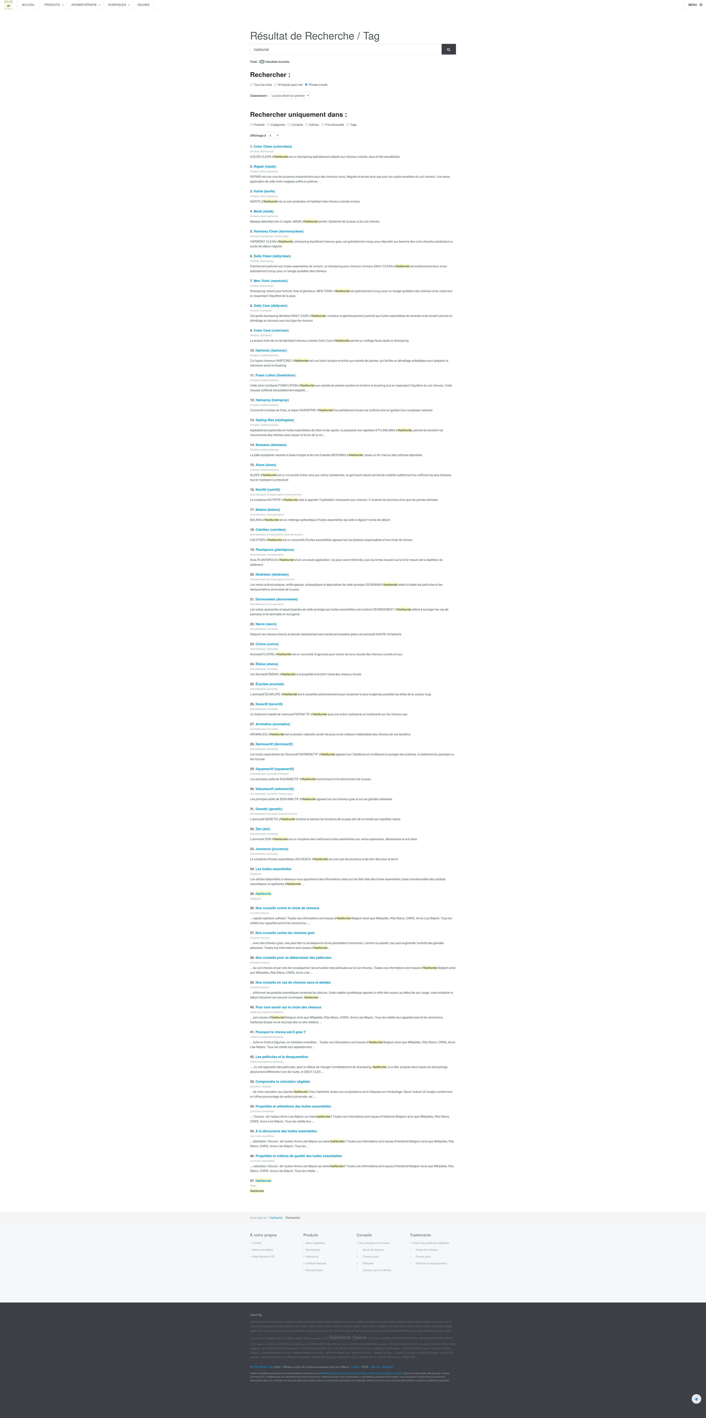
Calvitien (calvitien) (271, 529)
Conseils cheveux (257, 1338)
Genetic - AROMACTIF (361, 1357)
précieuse (401, 1322)
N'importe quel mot (290, 84)
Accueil (28, 5)
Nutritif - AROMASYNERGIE (379, 1348)
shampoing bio (268, 1326)
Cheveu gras (421, 1256)
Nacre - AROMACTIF (355, 1353)
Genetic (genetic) (269, 808)
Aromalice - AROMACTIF (262, 1357)
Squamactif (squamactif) (275, 768)
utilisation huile (362, 1322)
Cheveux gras (369, 1256)
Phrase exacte (318, 84)
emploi (321, 1322)
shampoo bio (255, 1326)
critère (372, 1322)
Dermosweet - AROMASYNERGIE (328, 1353)
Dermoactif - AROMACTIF (287, 1357)
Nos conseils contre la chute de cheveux (287, 908)
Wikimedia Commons (344, 1373)
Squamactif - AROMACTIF (312, 1357)
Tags (353, 124)
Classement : (259, 95)
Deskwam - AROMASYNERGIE (297, 1353)
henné (327, 1326)
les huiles (280, 1326)
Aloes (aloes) (266, 464)
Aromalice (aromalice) (273, 724)
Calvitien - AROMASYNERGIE (436, 1348)
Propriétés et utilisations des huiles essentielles (293, 1106)
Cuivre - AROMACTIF (376, 1353)
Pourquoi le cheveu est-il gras (347, 1331)
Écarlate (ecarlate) (270, 684)
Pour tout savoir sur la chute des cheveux (288, 1007)
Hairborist (276, 1217)
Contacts (297, 124)
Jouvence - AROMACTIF (403, 1357)
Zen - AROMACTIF (382, 1357)
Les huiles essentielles (273, 868)
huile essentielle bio (296, 1322)
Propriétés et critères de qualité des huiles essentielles (299, 1155)
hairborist (255, 1321)
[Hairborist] (8, 5)
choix (378, 1322)
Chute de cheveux (371, 1249)
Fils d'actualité (334, 124)
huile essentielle (269, 1321)
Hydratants (312, 1256)
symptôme (336, 1322)
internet (317, 1338)
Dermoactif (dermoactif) (274, 744)
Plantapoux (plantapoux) (275, 549)
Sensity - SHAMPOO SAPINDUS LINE (275, 1344)
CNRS (371, 1373)
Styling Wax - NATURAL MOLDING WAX (270, 1348)
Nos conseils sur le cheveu (374, 1243)
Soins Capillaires (315, 1243)
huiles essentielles (423, 1322)
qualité (384, 1322)
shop (311, 1338)
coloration (288, 1326)
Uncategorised (396, 1330)
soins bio (448, 1322)
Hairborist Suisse (348, 1337)
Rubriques (117, 5)
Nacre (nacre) (266, 624)
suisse (352, 1321)
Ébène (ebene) (267, 664)
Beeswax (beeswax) (271, 444)
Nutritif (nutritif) (268, 489)
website (324, 1338)
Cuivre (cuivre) (267, 644)
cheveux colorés (415, 1326)
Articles (314, 124)
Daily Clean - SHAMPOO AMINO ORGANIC (315, 1344)
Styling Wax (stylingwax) (275, 420)
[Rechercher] (448, 49)
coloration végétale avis (432, 1326)
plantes (304, 1326)
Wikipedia (327, 1373)
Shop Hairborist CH (263, 1256)
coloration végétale (352, 1326)
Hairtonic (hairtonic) (271, 350)
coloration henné (385, 1326)
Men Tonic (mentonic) (271, 280)
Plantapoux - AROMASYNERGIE (265, 1353)
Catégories (278, 124)
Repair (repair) (265, 166)
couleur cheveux (400, 1326)
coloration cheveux (369, 1326)
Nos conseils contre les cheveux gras (285, 932)
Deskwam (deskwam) (272, 574)
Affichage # (258, 135)
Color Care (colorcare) (271, 330)
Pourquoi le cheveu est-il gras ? (281, 1031)
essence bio (283, 1322)
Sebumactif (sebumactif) (275, 788)
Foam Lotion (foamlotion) (275, 375)
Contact (256, 1243)
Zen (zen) (263, 828)
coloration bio (337, 1326)
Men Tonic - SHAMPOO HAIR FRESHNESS (358, 1344)
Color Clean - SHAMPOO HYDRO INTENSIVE (390, 1338)
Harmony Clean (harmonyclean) (279, 231)
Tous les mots (263, 84)
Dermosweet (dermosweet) (277, 599)
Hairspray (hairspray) (272, 400)
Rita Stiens (361, 1373)
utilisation (410, 1322)
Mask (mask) (264, 211)
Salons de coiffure (262, 1249)
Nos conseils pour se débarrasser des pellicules (293, 957)
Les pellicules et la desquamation (282, 1056)
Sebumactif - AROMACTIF (337, 1357)
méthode (345, 1322)
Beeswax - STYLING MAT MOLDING (309, 1348)
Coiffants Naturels (316, 1263)
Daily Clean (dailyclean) (272, 256)
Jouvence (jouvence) (272, 848)
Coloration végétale (442, 1331)
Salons (143, 5)
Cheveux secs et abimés (375, 1270)
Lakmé (355, 1367)
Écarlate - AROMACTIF (419, 1353)
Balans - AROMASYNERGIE (407, 1348)
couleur (297, 1326)
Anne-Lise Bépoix (384, 1373)
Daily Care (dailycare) (270, 305)
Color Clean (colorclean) (273, 146)
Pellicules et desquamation (429, 1263)
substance (392, 1322)
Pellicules (366, 1263)
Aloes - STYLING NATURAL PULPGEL (346, 1348)
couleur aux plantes (316, 1326)
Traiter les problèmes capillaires (430, 1243)
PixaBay (398, 1373)
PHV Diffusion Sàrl (263, 1367)
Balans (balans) (268, 509)
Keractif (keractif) (269, 704)
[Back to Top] (696, 1399)
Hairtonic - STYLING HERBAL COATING (399, 1344)
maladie (327, 1322)
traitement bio (437, 1322)
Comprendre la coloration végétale (283, 1081)
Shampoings (313, 1249)
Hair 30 (375, 1367)
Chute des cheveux (425, 1249)
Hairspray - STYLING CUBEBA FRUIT (438, 1344)
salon (306, 1338)
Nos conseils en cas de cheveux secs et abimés (293, 982)
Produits (52, 5)
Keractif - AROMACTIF (442, 1353)
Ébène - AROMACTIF (398, 1353)
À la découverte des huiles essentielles (286, 1131)
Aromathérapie (84, 5)
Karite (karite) (264, 191)
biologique (311, 1321)
